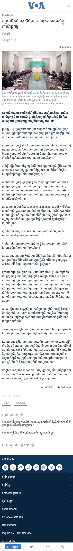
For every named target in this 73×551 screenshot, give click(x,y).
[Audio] (47, 546)
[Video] (32, 546)
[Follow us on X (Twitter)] (13, 467)
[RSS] (44, 467)
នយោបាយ (7, 14)
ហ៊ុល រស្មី (6, 33)
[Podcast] (51, 467)
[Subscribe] (59, 467)
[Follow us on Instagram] (28, 467)
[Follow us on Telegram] (36, 467)
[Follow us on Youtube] (20, 467)
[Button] (65, 47)
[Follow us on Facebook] (5, 467)
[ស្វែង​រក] (63, 546)
